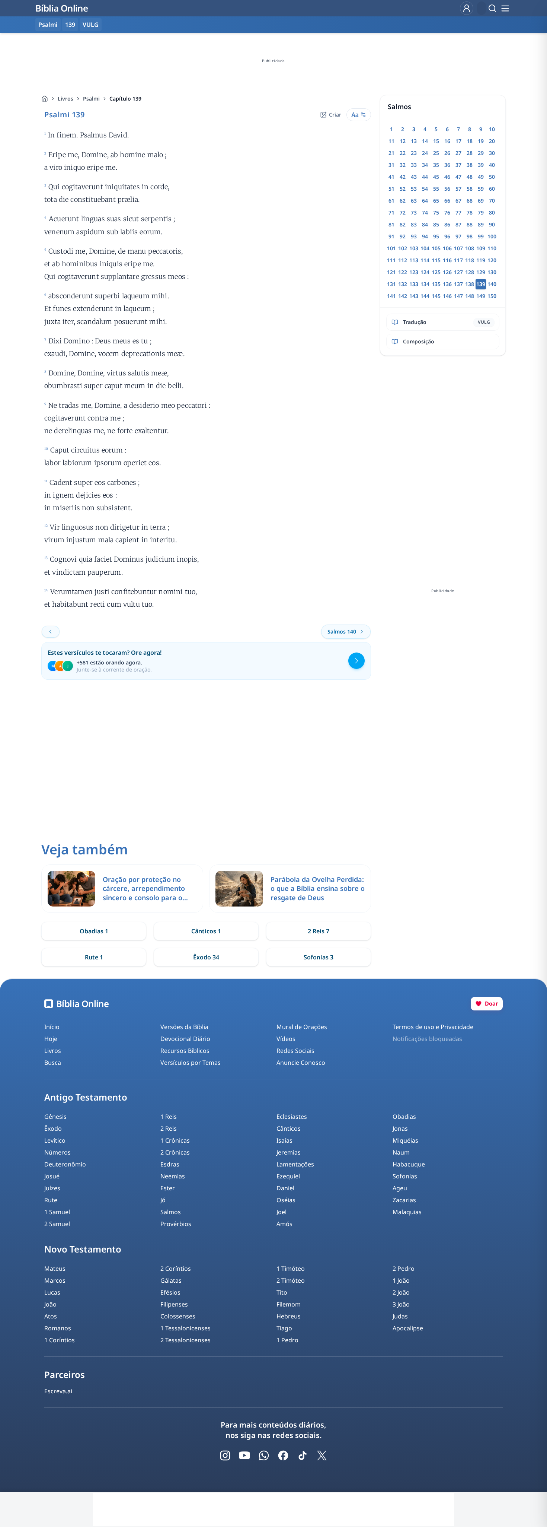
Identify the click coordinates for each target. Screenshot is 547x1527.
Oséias (285, 1200)
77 (458, 212)
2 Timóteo (290, 1280)
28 (470, 152)
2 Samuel (57, 1224)
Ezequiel (288, 1176)
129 (480, 272)
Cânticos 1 (206, 931)
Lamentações (295, 1164)
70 (492, 200)
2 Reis (168, 1128)
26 (447, 152)
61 (391, 200)
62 (403, 200)
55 (436, 188)
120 (491, 260)
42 (403, 176)
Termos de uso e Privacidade (433, 1027)
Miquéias (405, 1140)
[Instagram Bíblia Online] (225, 1455)
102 (402, 248)
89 (481, 224)
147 (458, 295)
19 (481, 141)
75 (436, 212)
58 (470, 188)
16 (447, 141)
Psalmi (91, 98)
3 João (401, 1304)
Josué (52, 1176)
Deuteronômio (65, 1164)
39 (481, 164)
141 (391, 295)
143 (413, 295)
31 (391, 164)
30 (492, 152)
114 (424, 260)
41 (391, 176)
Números (57, 1152)
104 (424, 248)
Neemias (172, 1176)
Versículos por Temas (190, 1062)
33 (414, 164)
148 (469, 295)
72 (403, 212)
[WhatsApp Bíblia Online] (264, 1455)
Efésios (170, 1292)
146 (447, 295)
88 (470, 224)
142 (402, 295)
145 (436, 295)
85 (436, 224)
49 (481, 176)
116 (447, 260)
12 (403, 141)
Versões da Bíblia (184, 1027)
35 (436, 164)
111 (391, 260)
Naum (401, 1152)
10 (492, 129)
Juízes (52, 1188)
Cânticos (288, 1128)
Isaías (284, 1140)
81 (391, 224)
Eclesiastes (291, 1116)
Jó (163, 1200)
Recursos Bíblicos (184, 1051)
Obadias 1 (94, 931)
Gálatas (171, 1280)
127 (458, 272)
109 (480, 248)
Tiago (284, 1328)
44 (425, 176)
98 (470, 236)
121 (391, 272)
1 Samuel (57, 1212)
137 (458, 284)
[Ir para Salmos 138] (51, 632)
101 (391, 248)
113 (413, 260)
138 (469, 284)
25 (436, 152)
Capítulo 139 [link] (125, 98)
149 (480, 295)
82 (403, 224)
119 (480, 260)
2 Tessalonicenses (185, 1340)
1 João (401, 1280)
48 (470, 176)
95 (436, 236)
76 (447, 212)
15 (436, 141)
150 (491, 295)
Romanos (57, 1328)
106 (447, 248)
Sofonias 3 (318, 957)
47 (458, 176)
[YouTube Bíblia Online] (244, 1455)
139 (70, 24)
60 (492, 188)
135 (436, 284)
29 (481, 152)
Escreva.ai (58, 1391)
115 (436, 260)
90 (492, 224)
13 (414, 141)
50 (492, 176)
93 (414, 236)
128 (469, 272)
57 (458, 188)
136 (447, 284)
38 (470, 164)
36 (447, 164)
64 (425, 200)
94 (425, 236)
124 (424, 272)
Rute (50, 1200)
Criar (335, 114)
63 (414, 200)
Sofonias (405, 1176)
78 (470, 212)
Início (52, 1027)
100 (491, 236)
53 (414, 188)
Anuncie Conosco (300, 1062)
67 (458, 200)
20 (492, 141)
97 (458, 236)
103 (413, 248)
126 (447, 272)
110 (491, 248)
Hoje (50, 1039)
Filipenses (174, 1304)
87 (458, 224)
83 (414, 224)
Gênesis (55, 1116)
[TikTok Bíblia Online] (302, 1455)
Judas (400, 1316)
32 (403, 164)
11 (391, 141)
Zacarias (404, 1200)
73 (414, 212)
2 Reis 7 (318, 931)
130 (491, 272)
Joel (281, 1212)
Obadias (404, 1116)
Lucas (52, 1292)
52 (403, 188)
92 (403, 236)
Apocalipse (408, 1328)
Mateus (54, 1268)
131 (391, 284)
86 (447, 224)
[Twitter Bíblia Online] (322, 1455)
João (50, 1304)
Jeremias (288, 1152)
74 (425, 212)
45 (436, 176)
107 (458, 248)
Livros (65, 98)
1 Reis (168, 1116)
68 (470, 200)
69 (481, 200)
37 (458, 164)
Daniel (285, 1188)
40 (492, 164)
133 (413, 284)
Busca (52, 1062)
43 (414, 176)
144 (424, 295)
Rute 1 (94, 957)
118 (469, 260)
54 (425, 188)
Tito (281, 1292)
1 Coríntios (59, 1340)
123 (413, 272)
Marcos (54, 1280)
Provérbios (175, 1224)
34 (425, 164)
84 (425, 224)
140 (491, 284)
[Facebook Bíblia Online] (283, 1455)
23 (414, 152)
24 (425, 152)
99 (481, 236)
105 (436, 248)
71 (391, 212)
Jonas (400, 1128)
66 (447, 200)
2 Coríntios (175, 1268)
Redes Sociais (295, 1051)
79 (481, 212)
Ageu (400, 1188)
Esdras (169, 1164)
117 (458, 260)
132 (402, 284)
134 (424, 284)
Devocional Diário (185, 1039)
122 (402, 272)
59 (481, 188)
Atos (50, 1316)
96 (447, 236)
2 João (401, 1292)
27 (458, 152)
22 (403, 152)
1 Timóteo (290, 1268)
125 (436, 272)
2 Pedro (404, 1268)
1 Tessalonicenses (185, 1328)
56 (447, 188)
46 (447, 176)
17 (458, 141)
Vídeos (285, 1039)
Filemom (288, 1304)
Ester (167, 1188)
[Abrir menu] (505, 8)
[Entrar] (466, 8)
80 (492, 212)
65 (436, 200)
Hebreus (288, 1316)
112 (402, 260)
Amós (284, 1224)
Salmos (170, 1212)
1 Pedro (287, 1340)
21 (391, 152)
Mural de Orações (301, 1027)
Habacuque (409, 1164)
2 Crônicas (175, 1152)
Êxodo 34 (206, 957)
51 (391, 188)
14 (425, 141)
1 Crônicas (175, 1140)
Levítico (54, 1140)
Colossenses (177, 1316)
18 (470, 141)
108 (469, 248)
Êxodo (53, 1128)
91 (391, 236)
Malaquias (407, 1212)
